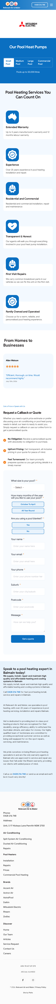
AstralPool (8, 897)
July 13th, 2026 (11, 381)
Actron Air (8, 892)
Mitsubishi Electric (12, 907)
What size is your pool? (23, 481)
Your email (16, 554)
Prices (6, 870)
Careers (7, 953)
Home (6, 929)
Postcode (16, 600)
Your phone (17, 569)
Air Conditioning (11, 833)
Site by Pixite (28, 993)
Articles (7, 939)
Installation (8, 860)
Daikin (6, 902)
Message (16, 615)
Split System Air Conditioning (17, 839)
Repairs (7, 848)
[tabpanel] (28, 74)
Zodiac (6, 916)
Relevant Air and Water (25, 987)
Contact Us (8, 948)
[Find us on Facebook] (23, 980)
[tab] (9, 62)
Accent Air (8, 888)
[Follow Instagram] (33, 980)
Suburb (15, 585)
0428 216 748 (40, 5)
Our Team (8, 934)
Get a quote (28, 639)
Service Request (11, 944)
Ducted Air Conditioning (15, 843)
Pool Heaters (9, 854)
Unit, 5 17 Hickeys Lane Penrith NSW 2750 (24, 825)
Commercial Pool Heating (15, 874)
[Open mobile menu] (51, 5)
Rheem (6, 911)
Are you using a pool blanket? (26, 518)
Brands (6, 882)
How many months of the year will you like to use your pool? (27, 496)
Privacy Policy (40, 987)
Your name (16, 539)
